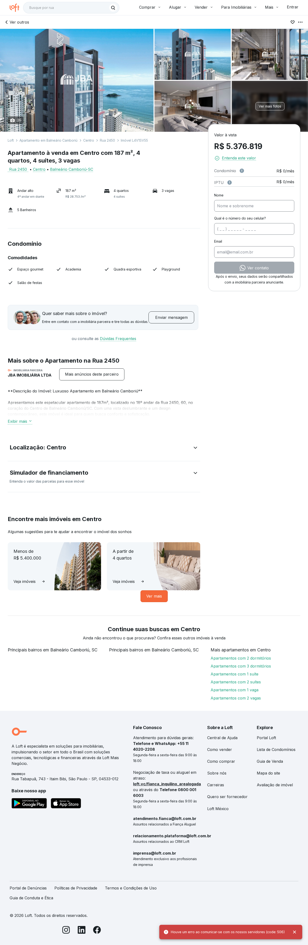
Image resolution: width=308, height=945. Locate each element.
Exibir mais (17, 421)
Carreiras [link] (215, 784)
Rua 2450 (107, 140)
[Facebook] (97, 930)
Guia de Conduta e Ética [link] (31, 897)
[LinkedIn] (81, 930)
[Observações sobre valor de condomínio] (242, 171)
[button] (104, 448)
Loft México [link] (218, 808)
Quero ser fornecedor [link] (227, 796)
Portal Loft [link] (266, 737)
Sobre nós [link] (216, 773)
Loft (11, 140)
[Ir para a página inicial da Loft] (16, 8)
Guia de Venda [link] (270, 761)
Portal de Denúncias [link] (28, 888)
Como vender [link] (219, 749)
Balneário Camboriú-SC (71, 169)
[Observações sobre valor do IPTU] (229, 182)
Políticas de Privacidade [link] (75, 888)
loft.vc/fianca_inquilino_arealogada (167, 783)
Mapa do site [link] (268, 773)
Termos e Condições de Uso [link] (131, 888)
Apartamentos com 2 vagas (236, 698)
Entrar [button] (292, 7)
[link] (91, 374)
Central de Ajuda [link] (222, 737)
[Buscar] (113, 8)
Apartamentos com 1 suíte (234, 674)
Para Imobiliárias (236, 7)
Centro (88, 140)
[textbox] (71, 7)
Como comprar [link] (221, 761)
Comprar (147, 7)
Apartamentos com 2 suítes (236, 682)
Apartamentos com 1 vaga (234, 689)
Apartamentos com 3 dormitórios (241, 666)
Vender (201, 7)
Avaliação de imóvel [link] (275, 784)
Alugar (175, 7)
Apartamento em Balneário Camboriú (48, 140)
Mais (269, 7)
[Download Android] (29, 804)
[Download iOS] (66, 804)
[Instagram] (66, 930)
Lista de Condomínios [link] (276, 749)
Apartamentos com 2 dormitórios (241, 658)
